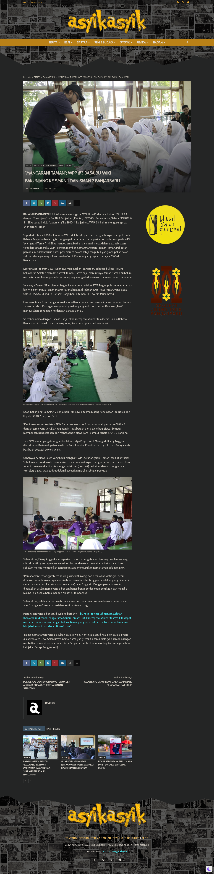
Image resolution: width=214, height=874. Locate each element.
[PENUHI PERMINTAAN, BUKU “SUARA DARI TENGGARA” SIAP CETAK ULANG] (115, 747)
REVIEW (141, 42)
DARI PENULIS (53, 729)
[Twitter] (183, 2)
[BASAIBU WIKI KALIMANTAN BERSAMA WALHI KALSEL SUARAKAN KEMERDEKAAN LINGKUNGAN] (78, 747)
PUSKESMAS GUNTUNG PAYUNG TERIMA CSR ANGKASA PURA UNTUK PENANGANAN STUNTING (46, 685)
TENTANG (71, 838)
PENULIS (118, 838)
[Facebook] (172, 2)
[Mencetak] (70, 203)
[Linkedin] (62, 203)
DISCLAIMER (132, 838)
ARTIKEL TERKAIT (34, 729)
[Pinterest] (55, 203)
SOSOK (125, 42)
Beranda (27, 77)
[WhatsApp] (41, 203)
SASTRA (82, 42)
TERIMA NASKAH (101, 838)
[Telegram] (48, 203)
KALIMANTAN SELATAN (54, 166)
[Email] (77, 203)
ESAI (67, 42)
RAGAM (158, 42)
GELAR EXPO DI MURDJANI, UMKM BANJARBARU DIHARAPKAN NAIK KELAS (108, 683)
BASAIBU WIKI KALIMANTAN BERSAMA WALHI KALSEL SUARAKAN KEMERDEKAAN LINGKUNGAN (77, 764)
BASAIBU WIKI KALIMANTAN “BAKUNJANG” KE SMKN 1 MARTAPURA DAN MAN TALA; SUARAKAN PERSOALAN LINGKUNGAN (36, 768)
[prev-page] (25, 781)
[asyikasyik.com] (107, 21)
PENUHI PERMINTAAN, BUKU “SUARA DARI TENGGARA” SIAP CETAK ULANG (115, 764)
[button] (187, 42)
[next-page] (30, 781)
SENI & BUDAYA (103, 42)
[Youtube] (188, 2)
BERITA (53, 42)
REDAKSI (84, 838)
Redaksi (35, 188)
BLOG (144, 838)
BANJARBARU (49, 77)
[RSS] (178, 2)
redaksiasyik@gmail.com (114, 851)
